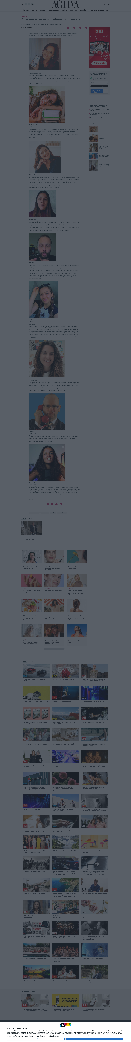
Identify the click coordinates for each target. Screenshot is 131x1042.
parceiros (19, 1030)
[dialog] (65, 1032)
